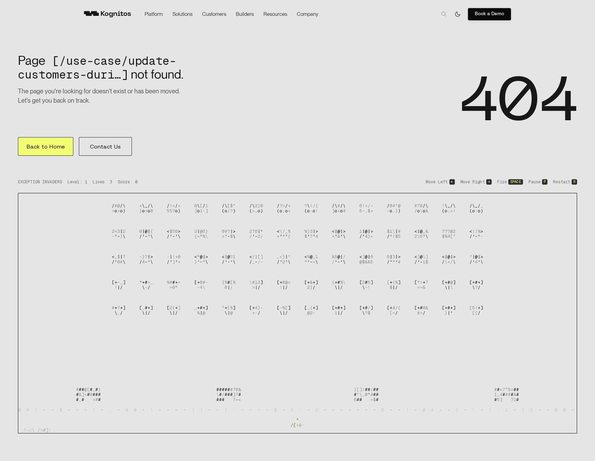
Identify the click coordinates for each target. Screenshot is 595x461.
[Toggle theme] (457, 14)
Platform (154, 14)
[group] (297, 313)
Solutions (182, 14)
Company (307, 14)
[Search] (444, 14)
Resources (275, 14)
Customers (214, 14)
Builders (245, 14)
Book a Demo (489, 14)
